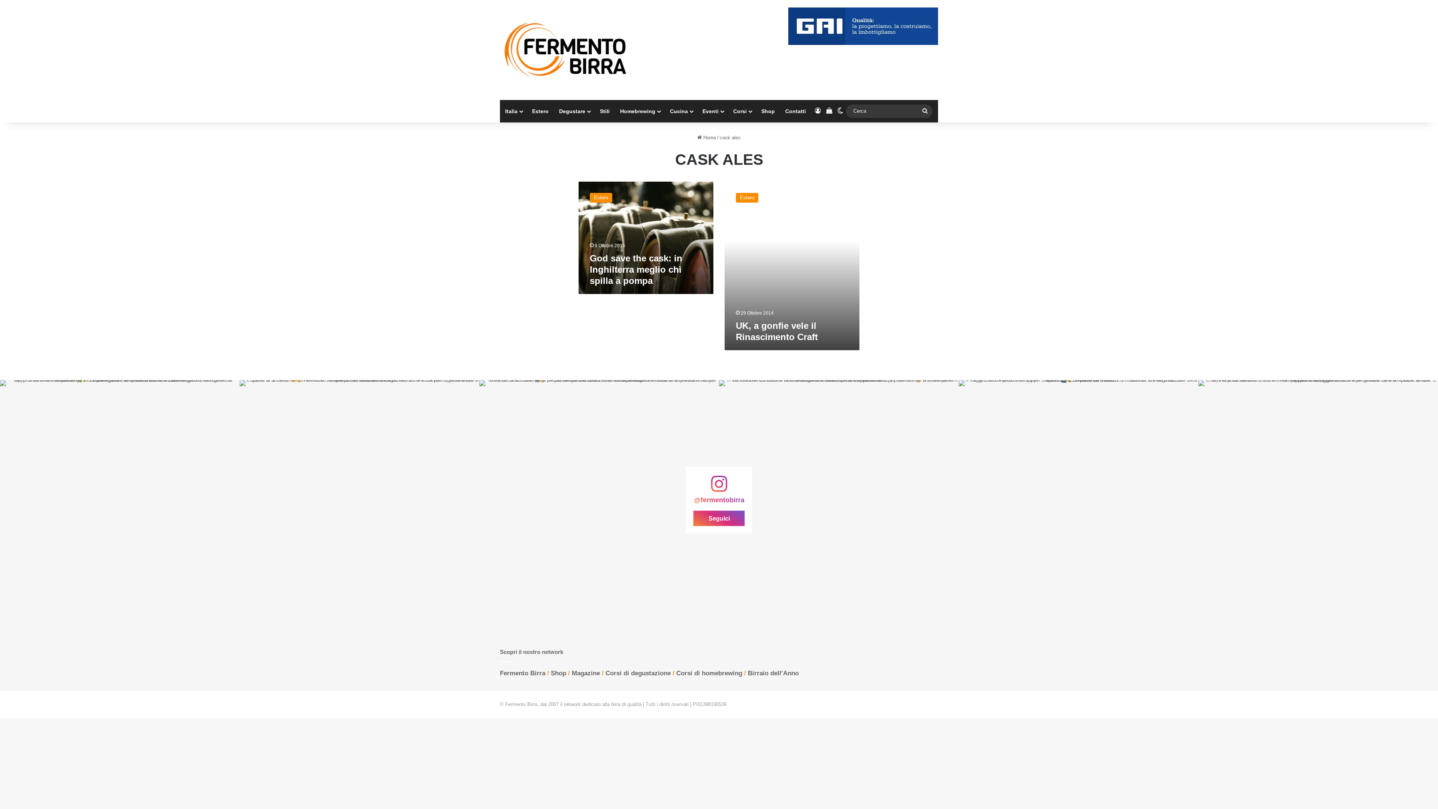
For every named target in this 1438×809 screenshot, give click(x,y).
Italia (511, 111)
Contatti (795, 111)
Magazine (586, 673)
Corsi (740, 111)
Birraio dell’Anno (773, 673)
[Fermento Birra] (566, 50)
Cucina (679, 111)
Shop (768, 111)
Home (709, 137)
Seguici (719, 518)
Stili (605, 111)
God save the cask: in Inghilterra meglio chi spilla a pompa (636, 269)
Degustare (572, 111)
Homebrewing (637, 111)
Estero (540, 111)
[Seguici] (719, 487)
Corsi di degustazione (638, 673)
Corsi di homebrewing (709, 673)
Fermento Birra (522, 673)
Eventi (711, 111)
